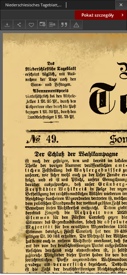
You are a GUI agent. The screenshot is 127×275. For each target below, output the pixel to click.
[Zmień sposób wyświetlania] (41, 24)
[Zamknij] (121, 5)
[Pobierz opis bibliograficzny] (52, 25)
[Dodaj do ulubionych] (31, 24)
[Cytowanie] (64, 24)
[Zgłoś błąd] (76, 24)
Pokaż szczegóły (97, 15)
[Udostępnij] (19, 24)
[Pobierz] (7, 24)
